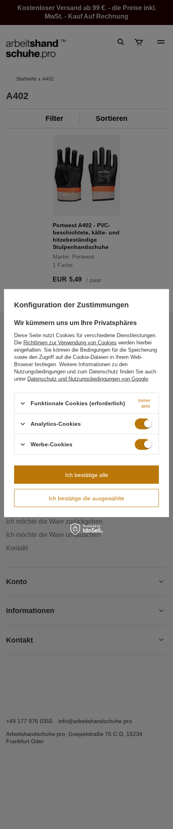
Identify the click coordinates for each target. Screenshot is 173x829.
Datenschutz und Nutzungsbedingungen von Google (87, 379)
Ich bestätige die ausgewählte (86, 498)
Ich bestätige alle (86, 474)
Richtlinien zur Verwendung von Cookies (70, 343)
